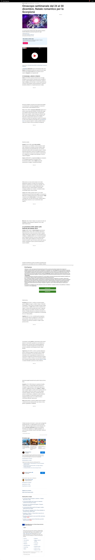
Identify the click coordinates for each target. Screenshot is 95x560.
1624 (56, 270)
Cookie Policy (34, 285)
